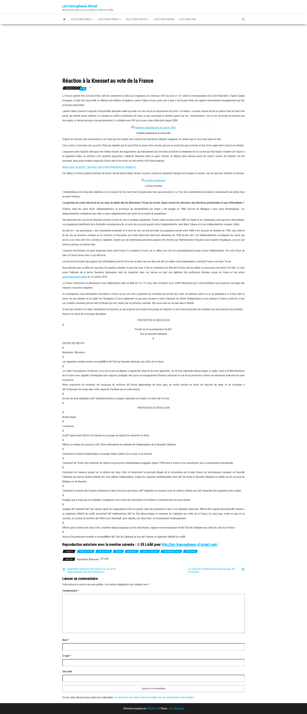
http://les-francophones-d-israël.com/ (190, 544)
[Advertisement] (153, 48)
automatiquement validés (75, 276)
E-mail (66, 655)
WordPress (152, 708)
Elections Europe (137, 19)
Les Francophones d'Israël (79, 6)
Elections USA (187, 19)
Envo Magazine (176, 708)
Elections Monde (164, 19)
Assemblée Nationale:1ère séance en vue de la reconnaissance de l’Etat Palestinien (91, 570)
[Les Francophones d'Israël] (64, 19)
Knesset (118, 551)
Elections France (109, 19)
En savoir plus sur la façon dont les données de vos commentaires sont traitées (154, 697)
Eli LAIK (104, 558)
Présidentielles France (171, 551)
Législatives (131, 551)
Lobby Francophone (149, 551)
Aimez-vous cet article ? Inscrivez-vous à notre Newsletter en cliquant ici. (99, 167)
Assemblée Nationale (87, 559)
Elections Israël (81, 19)
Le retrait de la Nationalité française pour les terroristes (211, 570)
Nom (65, 639)
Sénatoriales (190, 551)
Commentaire (70, 590)
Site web (67, 671)
